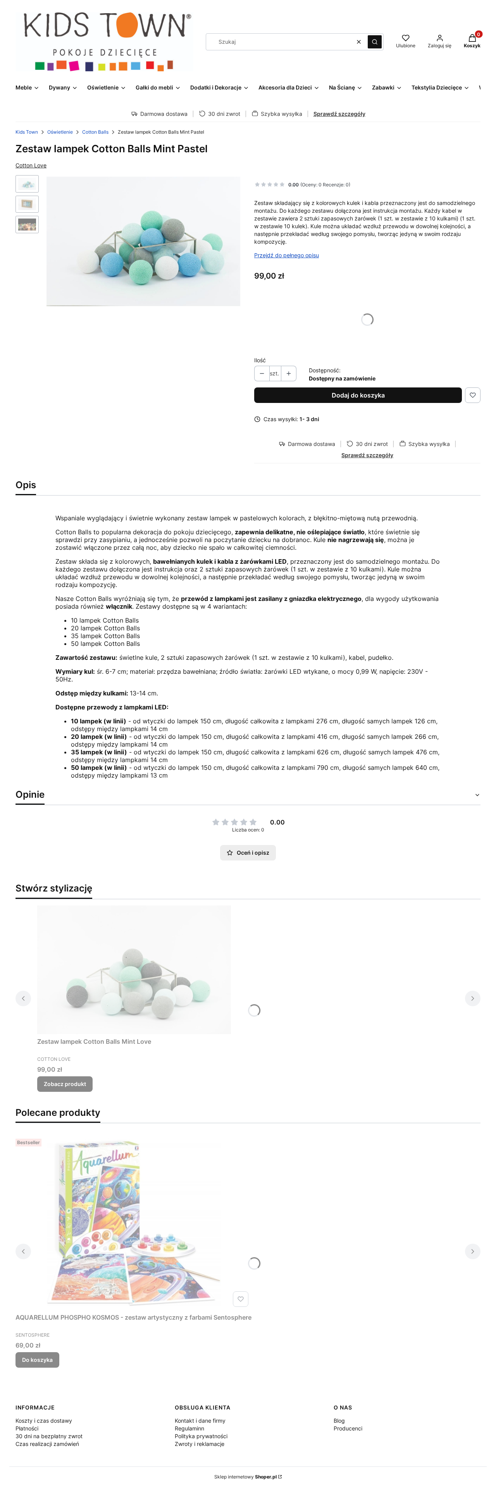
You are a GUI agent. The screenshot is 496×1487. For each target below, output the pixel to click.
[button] (375, 41)
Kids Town (27, 132)
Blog (339, 1420)
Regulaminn (189, 1428)
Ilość (260, 360)
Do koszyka (37, 1359)
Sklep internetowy (245, 1477)
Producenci (348, 1428)
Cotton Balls (95, 132)
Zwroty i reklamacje (199, 1444)
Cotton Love (31, 165)
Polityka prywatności (201, 1436)
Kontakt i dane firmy (200, 1420)
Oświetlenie (60, 132)
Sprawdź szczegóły (339, 113)
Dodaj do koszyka (358, 395)
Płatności (27, 1428)
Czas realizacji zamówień (47, 1444)
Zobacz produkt (65, 1084)
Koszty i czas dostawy (44, 1420)
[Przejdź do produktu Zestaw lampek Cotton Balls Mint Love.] (134, 969)
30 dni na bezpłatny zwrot (49, 1436)
